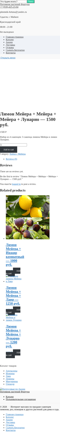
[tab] (33, 159)
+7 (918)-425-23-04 (9, 7)
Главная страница (14, 37)
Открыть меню (7, 57)
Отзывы (10, 47)
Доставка (10, 45)
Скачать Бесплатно (15, 50)
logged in (16, 184)
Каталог (10, 39)
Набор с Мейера (18, 154)
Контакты (11, 52)
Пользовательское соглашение (21, 399)
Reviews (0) (11, 159)
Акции (9, 42)
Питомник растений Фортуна (15, 4)
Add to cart (8, 149)
